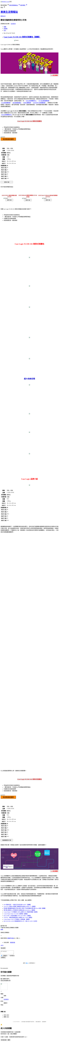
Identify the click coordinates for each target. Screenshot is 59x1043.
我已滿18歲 (3, 1040)
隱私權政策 (38, 1021)
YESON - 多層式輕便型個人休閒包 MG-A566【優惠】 (18, 917)
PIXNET (18, 1021)
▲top (2, 945)
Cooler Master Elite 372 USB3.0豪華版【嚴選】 (16, 913)
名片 (5, 30)
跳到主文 (3, 16)
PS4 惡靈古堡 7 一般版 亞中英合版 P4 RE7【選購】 (17, 904)
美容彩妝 (12, 942)
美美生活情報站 (9, 11)
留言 (12, 938)
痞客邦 (9, 938)
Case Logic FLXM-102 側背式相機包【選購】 (22, 37)
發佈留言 (3, 957)
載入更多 (3, 948)
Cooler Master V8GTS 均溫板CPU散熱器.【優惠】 (17, 919)
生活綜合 (13, 23)
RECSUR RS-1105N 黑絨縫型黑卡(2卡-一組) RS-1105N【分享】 (21, 921)
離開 (9, 1040)
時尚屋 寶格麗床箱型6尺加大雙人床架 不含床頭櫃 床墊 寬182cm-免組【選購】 (25, 908)
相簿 (5, 26)
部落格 (5, 28)
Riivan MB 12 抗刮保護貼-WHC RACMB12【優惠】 (17, 915)
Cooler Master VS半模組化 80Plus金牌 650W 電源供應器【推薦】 (21, 912)
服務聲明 (44, 1021)
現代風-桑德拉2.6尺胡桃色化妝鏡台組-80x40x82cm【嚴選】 (20, 910)
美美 (2, 929)
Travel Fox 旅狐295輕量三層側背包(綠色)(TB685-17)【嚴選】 (20, 906)
